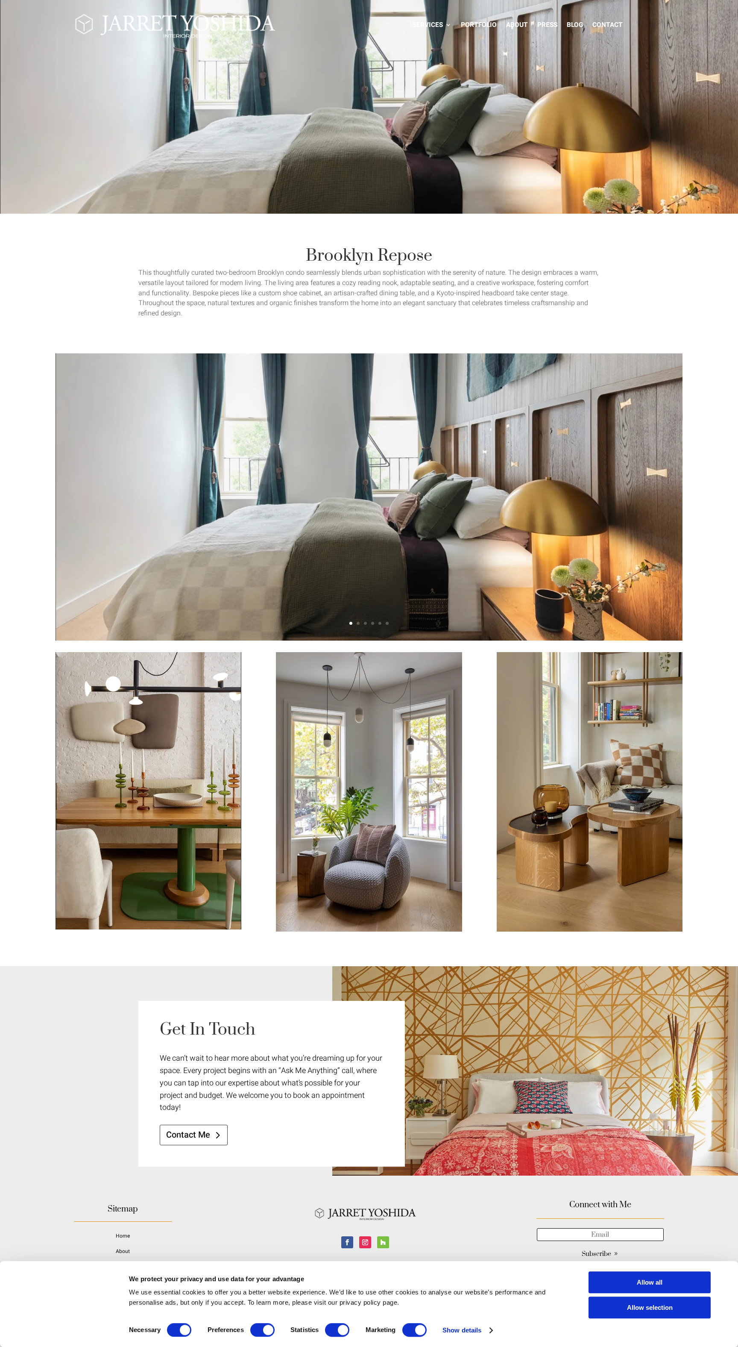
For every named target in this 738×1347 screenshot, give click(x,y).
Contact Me (188, 1135)
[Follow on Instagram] (365, 1242)
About (517, 24)
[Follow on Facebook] (347, 1242)
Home (123, 1236)
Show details (461, 1330)
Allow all (649, 1282)
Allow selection (650, 1307)
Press (547, 24)
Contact (607, 24)
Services (428, 24)
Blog (575, 24)
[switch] (262, 1330)
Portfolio (479, 24)
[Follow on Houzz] (383, 1242)
